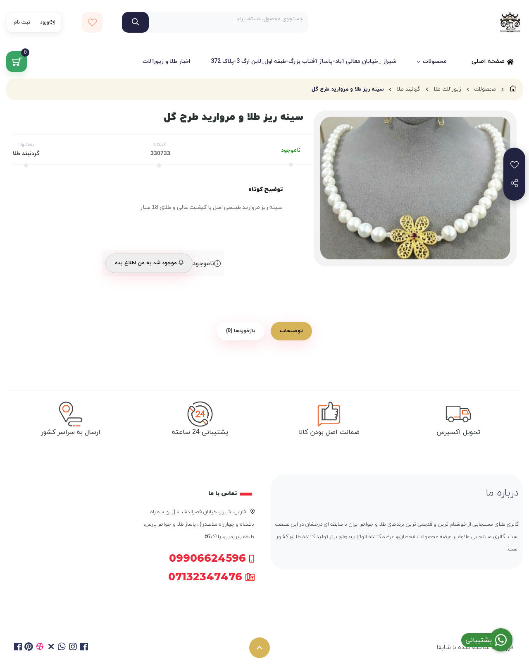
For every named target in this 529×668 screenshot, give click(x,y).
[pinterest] (29, 648)
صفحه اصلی (489, 61)
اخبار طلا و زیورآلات (166, 61)
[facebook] (18, 648)
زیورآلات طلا (447, 89)
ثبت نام (22, 22)
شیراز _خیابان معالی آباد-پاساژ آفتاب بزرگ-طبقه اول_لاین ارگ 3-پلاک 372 (303, 61)
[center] (135, 22)
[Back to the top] (259, 647)
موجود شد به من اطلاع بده (147, 263)
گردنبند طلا (408, 89)
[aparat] (39, 648)
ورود (44, 22)
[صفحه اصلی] (513, 89)
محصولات (435, 61)
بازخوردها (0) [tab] (240, 331)
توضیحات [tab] (291, 331)
